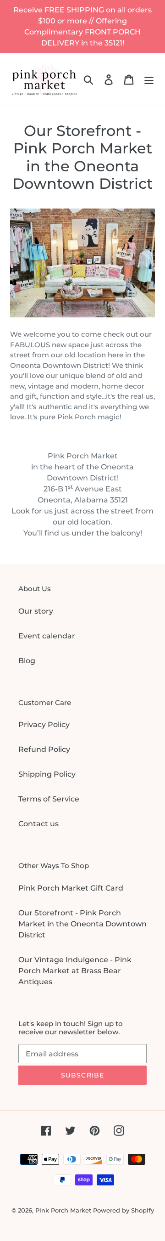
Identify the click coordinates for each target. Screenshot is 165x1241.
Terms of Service (48, 799)
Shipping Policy (47, 774)
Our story (35, 611)
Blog (26, 660)
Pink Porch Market (63, 1210)
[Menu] (149, 79)
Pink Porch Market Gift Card (70, 888)
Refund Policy (44, 749)
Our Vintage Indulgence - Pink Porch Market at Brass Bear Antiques (75, 970)
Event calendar (46, 636)
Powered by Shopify (123, 1210)
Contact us (38, 823)
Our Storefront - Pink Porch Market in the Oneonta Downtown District (82, 923)
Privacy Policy (44, 724)
